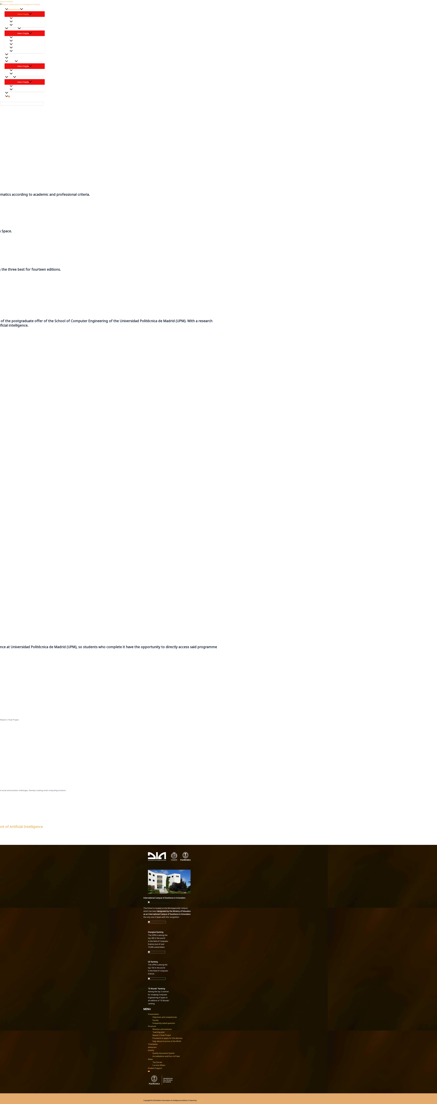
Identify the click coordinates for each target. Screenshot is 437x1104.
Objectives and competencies (164, 1017)
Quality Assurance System (163, 1053)
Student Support (155, 1068)
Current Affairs (158, 1065)
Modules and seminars (162, 1029)
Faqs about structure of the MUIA (166, 1041)
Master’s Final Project (161, 1035)
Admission (152, 1047)
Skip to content (6, 1)
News (150, 1059)
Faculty (155, 1020)
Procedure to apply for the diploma (167, 1038)
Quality (151, 1050)
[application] (21, 9)
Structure (152, 1026)
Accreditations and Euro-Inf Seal (166, 1056)
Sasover (200, 1100)
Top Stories (157, 1062)
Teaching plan (158, 1032)
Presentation (153, 1014)
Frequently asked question (163, 1023)
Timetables (153, 1044)
